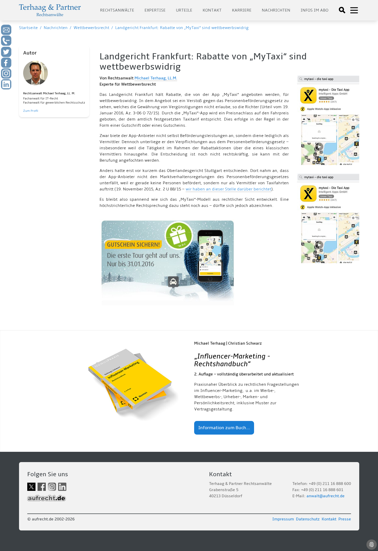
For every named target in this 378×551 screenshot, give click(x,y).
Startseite (28, 27)
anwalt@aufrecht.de (326, 496)
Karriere (241, 10)
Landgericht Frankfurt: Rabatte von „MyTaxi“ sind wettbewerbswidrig (182, 27)
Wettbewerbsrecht (91, 27)
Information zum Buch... (224, 427)
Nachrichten (276, 10)
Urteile (184, 10)
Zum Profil (30, 111)
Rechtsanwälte (117, 10)
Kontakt (212, 10)
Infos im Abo (314, 10)
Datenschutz (308, 519)
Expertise (155, 10)
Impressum (283, 519)
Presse (344, 519)
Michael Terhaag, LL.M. (155, 78)
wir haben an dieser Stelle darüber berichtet (228, 189)
